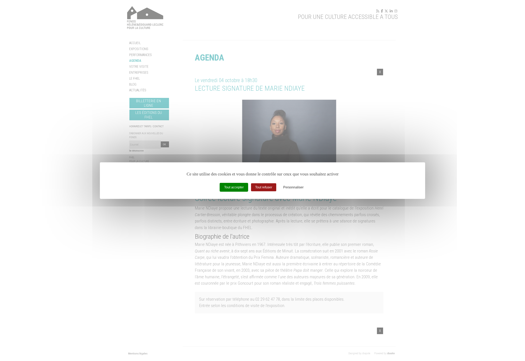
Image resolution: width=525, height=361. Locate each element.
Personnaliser (293, 187)
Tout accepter (234, 187)
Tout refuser (263, 187)
